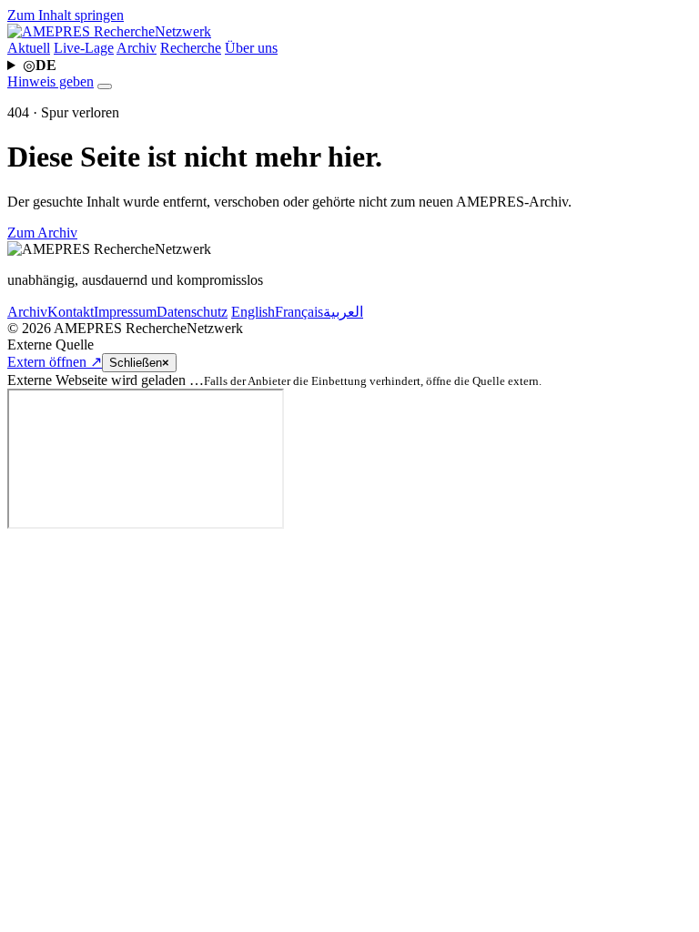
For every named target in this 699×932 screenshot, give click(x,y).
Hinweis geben (50, 81)
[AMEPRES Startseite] (109, 31)
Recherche (190, 48)
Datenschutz (192, 311)
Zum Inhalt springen (65, 15)
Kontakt (70, 311)
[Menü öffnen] (104, 86)
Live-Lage (84, 48)
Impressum (125, 311)
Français (299, 311)
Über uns (251, 48)
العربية (343, 311)
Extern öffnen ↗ (54, 362)
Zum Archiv (42, 232)
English (253, 311)
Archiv (136, 48)
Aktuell (28, 48)
